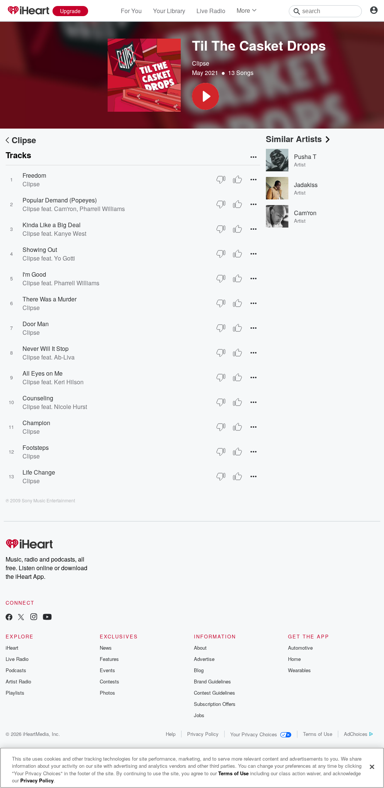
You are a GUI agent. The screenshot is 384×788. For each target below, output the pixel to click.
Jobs (199, 715)
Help (171, 733)
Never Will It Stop (45, 348)
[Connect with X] (21, 617)
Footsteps (35, 447)
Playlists (15, 692)
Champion (36, 422)
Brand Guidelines (212, 681)
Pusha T (305, 156)
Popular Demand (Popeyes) (59, 200)
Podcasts (16, 670)
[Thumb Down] (221, 179)
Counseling (37, 398)
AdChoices (356, 733)
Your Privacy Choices (253, 734)
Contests (109, 681)
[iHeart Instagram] (33, 617)
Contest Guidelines (214, 692)
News (106, 647)
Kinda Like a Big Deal (51, 224)
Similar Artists (294, 139)
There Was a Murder (49, 299)
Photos (107, 692)
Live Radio (210, 10)
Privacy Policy (203, 733)
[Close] (372, 766)
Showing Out (39, 249)
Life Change (38, 472)
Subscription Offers (215, 703)
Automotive (300, 647)
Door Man (35, 323)
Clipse (200, 63)
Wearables (299, 670)
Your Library (169, 10)
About (200, 647)
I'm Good (34, 274)
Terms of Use (317, 733)
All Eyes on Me (42, 373)
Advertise (204, 658)
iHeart (12, 647)
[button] (205, 96)
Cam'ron (305, 212)
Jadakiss (306, 184)
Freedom (34, 175)
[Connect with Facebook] (9, 617)
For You (131, 10)
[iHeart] (28, 10)
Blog (199, 670)
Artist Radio (18, 681)
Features (109, 658)
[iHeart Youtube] (47, 617)
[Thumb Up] (237, 179)
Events (107, 670)
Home (294, 658)
